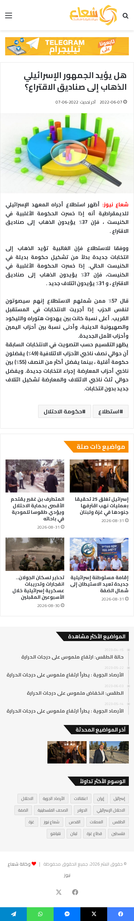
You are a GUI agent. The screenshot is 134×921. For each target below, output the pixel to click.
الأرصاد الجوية (54, 798)
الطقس (119, 822)
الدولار (82, 810)
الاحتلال (27, 798)
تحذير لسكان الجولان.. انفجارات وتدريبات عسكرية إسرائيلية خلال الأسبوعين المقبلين (38, 587)
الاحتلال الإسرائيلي (111, 810)
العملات (96, 822)
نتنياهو (56, 833)
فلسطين (118, 833)
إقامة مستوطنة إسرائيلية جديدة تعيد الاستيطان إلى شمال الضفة (99, 584)
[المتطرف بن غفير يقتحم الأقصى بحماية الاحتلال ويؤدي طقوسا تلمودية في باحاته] (34, 475)
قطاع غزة (94, 833)
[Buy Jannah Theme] (67, 46)
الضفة (23, 810)
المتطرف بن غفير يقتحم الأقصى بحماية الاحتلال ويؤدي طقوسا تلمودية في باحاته (37, 509)
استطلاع (109, 411)
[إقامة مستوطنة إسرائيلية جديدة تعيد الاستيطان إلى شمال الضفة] (99, 554)
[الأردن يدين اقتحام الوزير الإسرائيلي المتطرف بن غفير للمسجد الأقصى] (109, 752)
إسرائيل (119, 798)
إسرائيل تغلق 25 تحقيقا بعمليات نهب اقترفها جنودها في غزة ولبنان (102, 506)
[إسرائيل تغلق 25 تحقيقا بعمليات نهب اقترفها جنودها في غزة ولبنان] (99, 475)
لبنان (73, 833)
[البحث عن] (125, 17)
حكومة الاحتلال (63, 411)
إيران (100, 798)
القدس (74, 822)
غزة (31, 822)
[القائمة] (8, 17)
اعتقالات (81, 798)
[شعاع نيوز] (93, 15)
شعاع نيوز (51, 822)
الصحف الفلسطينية (53, 810)
